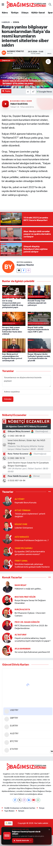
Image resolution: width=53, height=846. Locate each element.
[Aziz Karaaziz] (7, 539)
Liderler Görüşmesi (24, 528)
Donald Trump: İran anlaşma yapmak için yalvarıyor (37, 303)
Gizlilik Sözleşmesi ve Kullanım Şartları (19, 808)
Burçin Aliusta (22, 610)
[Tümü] (49, 492)
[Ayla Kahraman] (7, 650)
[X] (19, 800)
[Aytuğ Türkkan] (7, 513)
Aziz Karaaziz (22, 537)
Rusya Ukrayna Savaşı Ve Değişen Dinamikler (30, 601)
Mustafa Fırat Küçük (25, 597)
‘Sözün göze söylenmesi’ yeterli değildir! (30, 515)
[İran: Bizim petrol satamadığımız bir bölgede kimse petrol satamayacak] (13, 345)
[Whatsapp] (38, 800)
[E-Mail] (19, 270)
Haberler (6, 22)
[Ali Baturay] (7, 638)
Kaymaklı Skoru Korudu (25, 503)
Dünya (24, 13)
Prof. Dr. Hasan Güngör (27, 622)
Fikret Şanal (21, 561)
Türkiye (15, 13)
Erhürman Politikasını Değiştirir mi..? (32, 540)
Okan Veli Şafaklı (23, 548)
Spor (50, 13)
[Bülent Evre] (7, 526)
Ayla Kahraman (22, 649)
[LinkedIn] (29, 800)
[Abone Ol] (44, 92)
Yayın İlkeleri (9, 811)
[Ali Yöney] (7, 501)
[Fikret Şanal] (7, 564)
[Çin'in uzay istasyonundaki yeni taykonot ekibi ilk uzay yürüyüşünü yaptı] (13, 292)
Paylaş (7, 91)
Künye (41, 808)
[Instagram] (28, 270)
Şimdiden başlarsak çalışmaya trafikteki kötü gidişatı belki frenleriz (32, 565)
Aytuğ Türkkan (22, 510)
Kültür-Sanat (38, 13)
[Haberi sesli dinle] (5, 104)
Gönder (8, 399)
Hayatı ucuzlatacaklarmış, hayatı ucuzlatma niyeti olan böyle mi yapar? (33, 639)
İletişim (21, 811)
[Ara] (50, 4)
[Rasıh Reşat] (7, 587)
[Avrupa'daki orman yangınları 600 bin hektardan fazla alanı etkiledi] (13, 319)
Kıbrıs (5, 13)
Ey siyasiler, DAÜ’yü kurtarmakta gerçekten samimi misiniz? (30, 553)
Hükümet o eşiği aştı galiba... (28, 589)
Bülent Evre (21, 524)
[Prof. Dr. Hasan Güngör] (7, 625)
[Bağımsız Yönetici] (8, 267)
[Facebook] (23, 270)
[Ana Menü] (3, 5)
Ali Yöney (19, 499)
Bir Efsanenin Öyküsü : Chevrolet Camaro (30, 614)
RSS (9, 823)
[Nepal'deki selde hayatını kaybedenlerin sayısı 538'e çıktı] (39, 319)
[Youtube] (33, 800)
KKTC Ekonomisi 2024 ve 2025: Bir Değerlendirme (31, 627)
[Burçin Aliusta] (7, 613)
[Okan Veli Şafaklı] (7, 551)
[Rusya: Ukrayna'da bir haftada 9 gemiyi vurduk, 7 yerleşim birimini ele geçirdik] (39, 345)
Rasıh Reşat (20, 585)
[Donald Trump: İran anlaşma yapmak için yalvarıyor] (39, 292)
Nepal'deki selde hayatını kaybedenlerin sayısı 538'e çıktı (38, 330)
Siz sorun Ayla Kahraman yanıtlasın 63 (32, 652)
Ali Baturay (20, 635)
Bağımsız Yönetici (25, 265)
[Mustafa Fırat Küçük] (7, 600)
